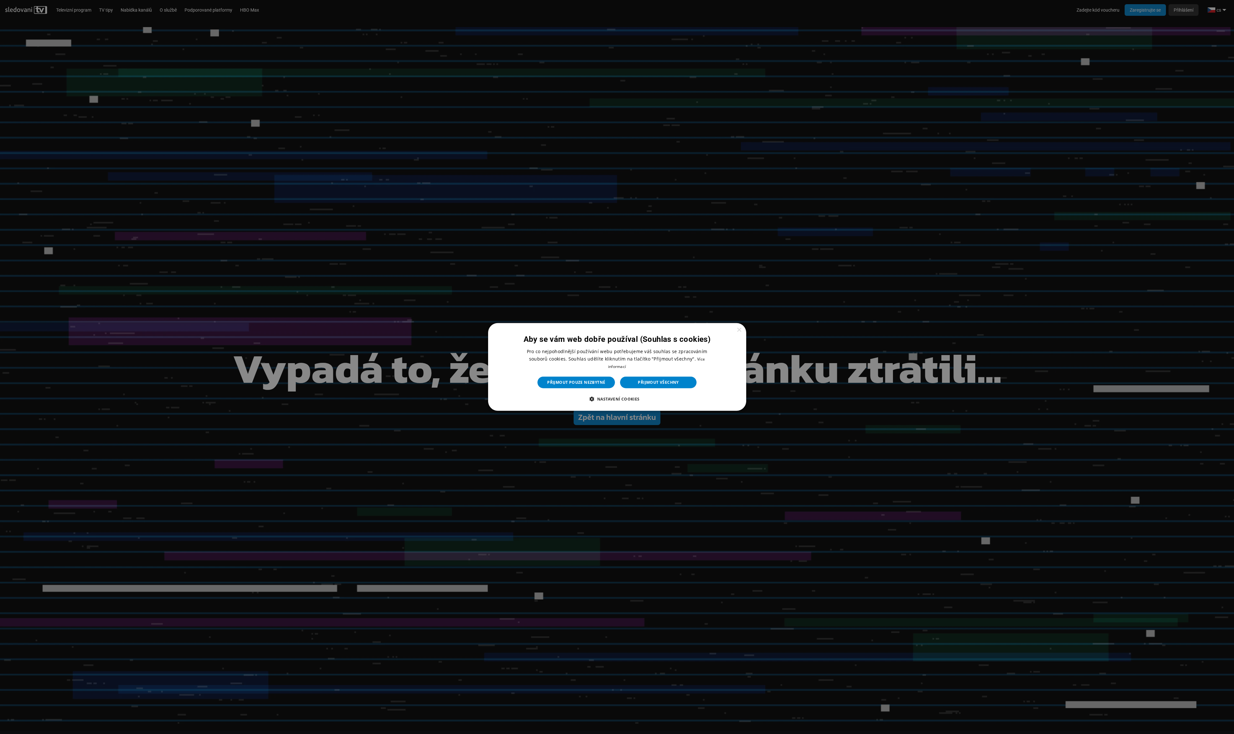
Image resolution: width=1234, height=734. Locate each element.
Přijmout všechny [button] (658, 382)
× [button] (739, 330)
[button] (616, 399)
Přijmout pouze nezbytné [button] (576, 382)
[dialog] (617, 367)
